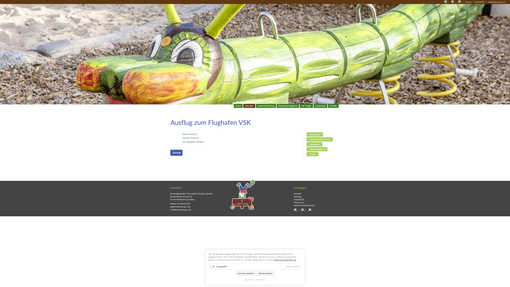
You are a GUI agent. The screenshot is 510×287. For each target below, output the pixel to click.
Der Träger (306, 106)
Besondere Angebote (288, 106)
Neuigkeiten (314, 134)
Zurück (177, 152)
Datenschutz (260, 279)
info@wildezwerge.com (496, 2)
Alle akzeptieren (265, 273)
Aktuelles (249, 106)
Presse (312, 154)
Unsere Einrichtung (266, 106)
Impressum (249, 279)
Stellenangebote (317, 149)
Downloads (320, 106)
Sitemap (468, 2)
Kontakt (333, 106)
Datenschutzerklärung (285, 259)
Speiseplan (314, 144)
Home (238, 106)
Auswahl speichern (246, 273)
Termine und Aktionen (319, 139)
